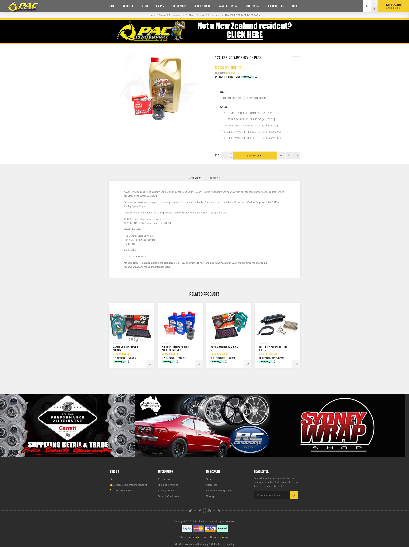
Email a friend (296, 155)
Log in (377, 3)
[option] (67, 425)
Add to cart (255, 155)
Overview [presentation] (195, 177)
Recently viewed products (220, 490)
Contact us (164, 479)
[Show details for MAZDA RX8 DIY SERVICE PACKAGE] (131, 325)
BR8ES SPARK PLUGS (232, 98)
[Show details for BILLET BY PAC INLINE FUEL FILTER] (277, 325)
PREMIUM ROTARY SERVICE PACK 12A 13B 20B (175, 348)
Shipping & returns (168, 484)
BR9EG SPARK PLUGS (256, 98)
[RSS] (218, 510)
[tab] (194, 178)
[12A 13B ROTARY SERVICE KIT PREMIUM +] (180, 325)
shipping (230, 72)
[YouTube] (209, 510)
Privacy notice (166, 490)
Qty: (217, 155)
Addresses (211, 484)
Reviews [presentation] (215, 177)
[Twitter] (190, 510)
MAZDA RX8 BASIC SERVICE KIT (224, 348)
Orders (210, 479)
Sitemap (210, 496)
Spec (222, 92)
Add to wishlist (281, 155)
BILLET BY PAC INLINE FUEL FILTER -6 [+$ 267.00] (252, 131)
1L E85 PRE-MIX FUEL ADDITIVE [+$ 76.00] (248, 113)
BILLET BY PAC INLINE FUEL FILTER (273, 348)
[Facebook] (200, 510)
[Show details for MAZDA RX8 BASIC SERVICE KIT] (228, 325)
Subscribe (294, 495)
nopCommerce (222, 537)
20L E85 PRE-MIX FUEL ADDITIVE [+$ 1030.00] (251, 125)
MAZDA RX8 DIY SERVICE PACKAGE (125, 348)
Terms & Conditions (168, 496)
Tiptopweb (193, 537)
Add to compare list (289, 155)
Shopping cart (392, 6)
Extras (223, 107)
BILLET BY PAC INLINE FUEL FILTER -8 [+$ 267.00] (252, 138)
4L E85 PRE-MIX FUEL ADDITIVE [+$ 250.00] (249, 119)
